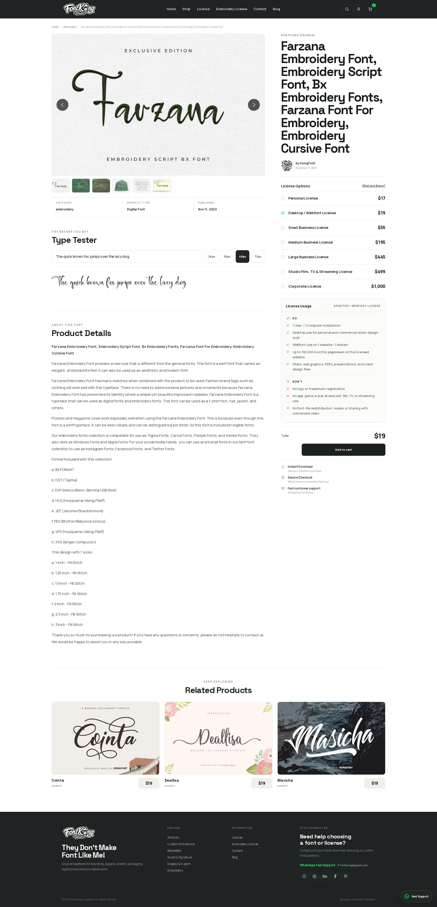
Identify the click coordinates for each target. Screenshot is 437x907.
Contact (260, 9)
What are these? (373, 186)
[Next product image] (254, 105)
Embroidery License (231, 9)
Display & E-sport (178, 864)
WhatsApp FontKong (300, 492)
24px (211, 256)
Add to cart (343, 449)
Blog (276, 9)
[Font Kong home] (80, 9)
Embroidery (175, 870)
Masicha (285, 780)
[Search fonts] (347, 9)
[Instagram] (304, 876)
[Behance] (325, 876)
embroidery (69, 27)
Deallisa (172, 780)
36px (227, 256)
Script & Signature (179, 857)
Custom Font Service (181, 844)
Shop (186, 9)
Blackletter (174, 851)
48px (242, 256)
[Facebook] (335, 876)
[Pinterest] (345, 876)
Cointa (58, 780)
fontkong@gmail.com (354, 865)
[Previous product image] (62, 105)
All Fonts (173, 837)
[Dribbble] (314, 876)
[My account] (359, 9)
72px (257, 256)
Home (171, 9)
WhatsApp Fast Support (319, 865)
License (203, 9)
